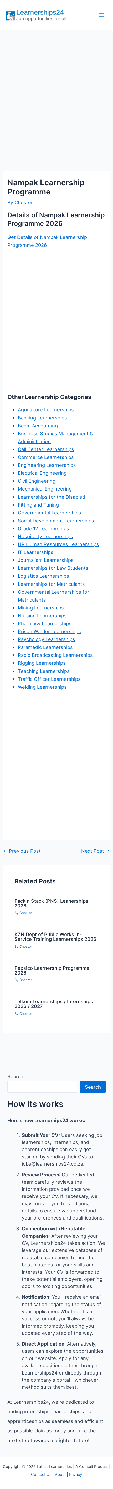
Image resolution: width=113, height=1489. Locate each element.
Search (15, 1076)
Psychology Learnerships (46, 639)
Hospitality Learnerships (45, 536)
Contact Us (41, 1474)
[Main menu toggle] (101, 15)
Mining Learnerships (41, 608)
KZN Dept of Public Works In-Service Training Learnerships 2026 (55, 936)
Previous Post (22, 850)
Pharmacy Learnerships (44, 623)
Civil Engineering (36, 481)
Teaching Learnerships (44, 671)
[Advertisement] (56, 95)
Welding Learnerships (42, 687)
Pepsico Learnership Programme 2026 (51, 970)
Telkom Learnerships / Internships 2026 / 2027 (53, 1003)
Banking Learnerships (42, 418)
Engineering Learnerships (47, 465)
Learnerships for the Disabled (51, 497)
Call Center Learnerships (46, 449)
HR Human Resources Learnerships (58, 544)
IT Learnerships (35, 552)
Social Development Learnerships (56, 520)
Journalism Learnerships (46, 560)
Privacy (75, 1474)
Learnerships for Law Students (53, 568)
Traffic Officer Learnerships (49, 679)
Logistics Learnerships (43, 576)
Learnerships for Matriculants (51, 584)
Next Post (95, 850)
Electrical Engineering (42, 473)
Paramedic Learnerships (45, 647)
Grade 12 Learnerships (43, 528)
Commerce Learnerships (46, 457)
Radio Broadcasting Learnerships (55, 655)
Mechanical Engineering (45, 489)
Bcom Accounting (38, 425)
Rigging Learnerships (42, 663)
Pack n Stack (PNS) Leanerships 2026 (51, 903)
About (60, 1474)
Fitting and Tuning (38, 505)
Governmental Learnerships (49, 513)
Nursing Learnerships (42, 615)
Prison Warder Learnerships (49, 631)
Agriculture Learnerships (46, 409)
